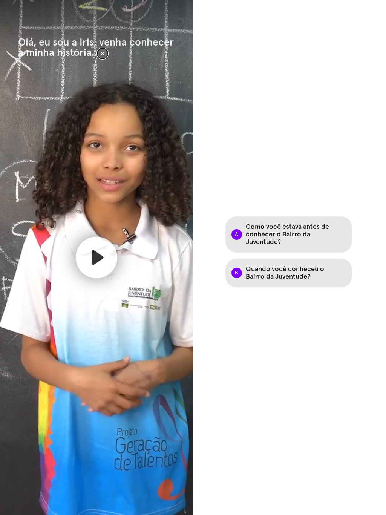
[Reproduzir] (96, 257)
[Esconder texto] (102, 53)
